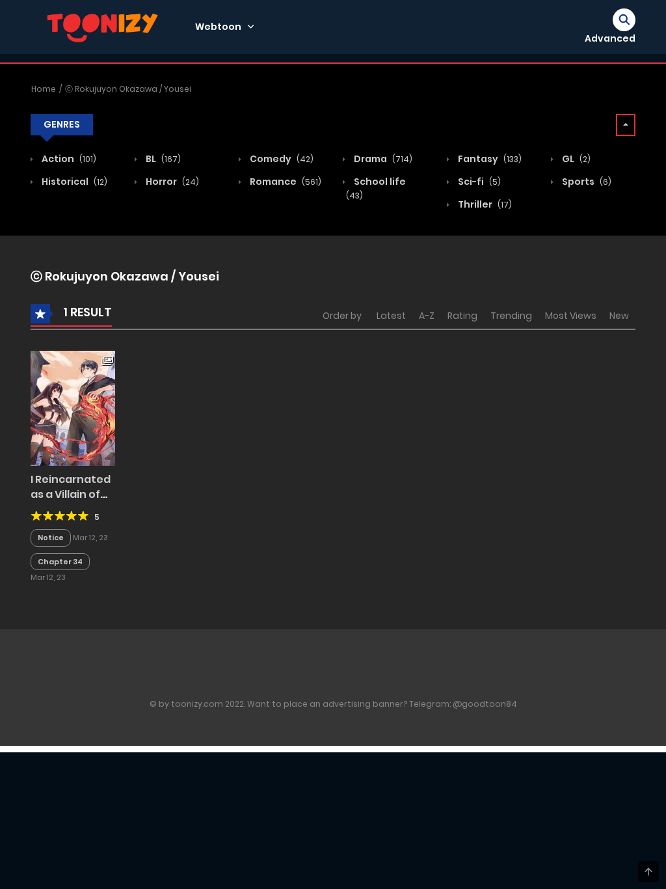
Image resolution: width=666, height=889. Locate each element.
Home (43, 88)
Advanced (610, 38)
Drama (382, 158)
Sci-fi (478, 181)
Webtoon (218, 26)
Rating (462, 315)
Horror (171, 181)
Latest (391, 315)
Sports (585, 181)
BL (162, 158)
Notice (51, 537)
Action (68, 158)
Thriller (484, 204)
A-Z (426, 315)
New (619, 315)
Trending (511, 315)
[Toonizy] (106, 26)
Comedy (280, 158)
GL (575, 158)
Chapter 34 (60, 561)
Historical (73, 181)
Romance (284, 181)
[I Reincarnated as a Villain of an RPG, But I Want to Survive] (73, 408)
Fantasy (489, 158)
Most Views (570, 315)
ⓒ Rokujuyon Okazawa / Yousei (128, 88)
